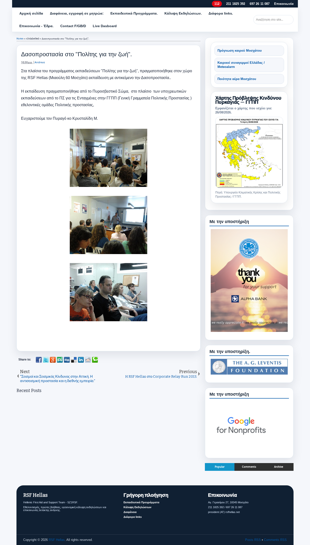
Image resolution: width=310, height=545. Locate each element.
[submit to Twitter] (46, 360)
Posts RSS (253, 540)
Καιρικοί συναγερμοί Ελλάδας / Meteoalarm (241, 65)
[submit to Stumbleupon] (60, 360)
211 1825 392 (235, 4)
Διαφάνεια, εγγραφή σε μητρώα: (77, 13)
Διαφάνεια (130, 512)
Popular (220, 466)
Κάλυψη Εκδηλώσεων (137, 507)
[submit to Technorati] (95, 360)
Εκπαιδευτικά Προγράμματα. (134, 13)
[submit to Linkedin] (81, 360)
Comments (249, 466)
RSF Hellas (57, 540)
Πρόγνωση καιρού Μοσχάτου (239, 50)
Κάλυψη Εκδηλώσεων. (183, 13)
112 (216, 4)
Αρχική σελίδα (31, 13)
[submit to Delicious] (74, 360)
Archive (278, 466)
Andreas (40, 62)
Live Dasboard (105, 26)
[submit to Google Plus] (53, 360)
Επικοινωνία (284, 4)
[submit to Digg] (67, 360)
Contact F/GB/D (73, 26)
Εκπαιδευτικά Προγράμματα (141, 502)
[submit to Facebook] (39, 360)
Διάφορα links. (221, 13)
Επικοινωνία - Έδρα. (36, 26)
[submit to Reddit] (88, 360)
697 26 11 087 (260, 4)
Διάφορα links (133, 516)
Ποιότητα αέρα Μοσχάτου (236, 79)
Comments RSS (275, 540)
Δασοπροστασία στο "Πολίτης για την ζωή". (76, 54)
